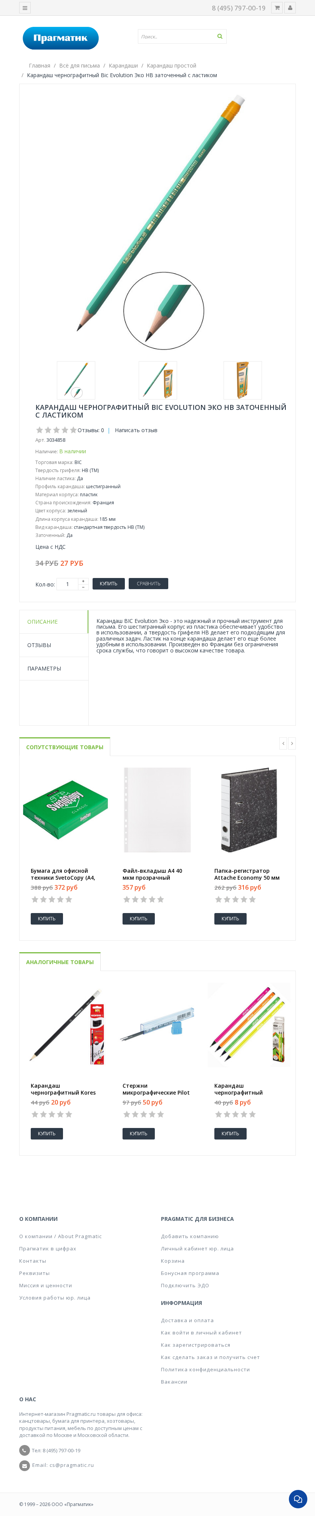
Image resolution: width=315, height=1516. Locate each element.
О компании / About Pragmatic (60, 1236)
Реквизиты (34, 1273)
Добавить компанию (190, 1236)
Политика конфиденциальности (205, 1369)
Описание (42, 621)
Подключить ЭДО (185, 1285)
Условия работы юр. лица (55, 1297)
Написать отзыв (136, 430)
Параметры (44, 668)
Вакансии (174, 1381)
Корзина (173, 1260)
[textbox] (185, 36)
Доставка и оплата (187, 1320)
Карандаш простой (171, 65)
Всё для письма (79, 65)
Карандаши (123, 65)
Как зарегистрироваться (195, 1344)
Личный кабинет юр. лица (197, 1248)
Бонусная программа (190, 1273)
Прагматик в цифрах (47, 1248)
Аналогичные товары (60, 962)
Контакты (32, 1260)
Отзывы (39, 645)
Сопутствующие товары (64, 747)
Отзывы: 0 (91, 430)
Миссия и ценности (45, 1285)
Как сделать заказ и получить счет (210, 1357)
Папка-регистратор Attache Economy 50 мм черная (247, 877)
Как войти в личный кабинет (201, 1332)
